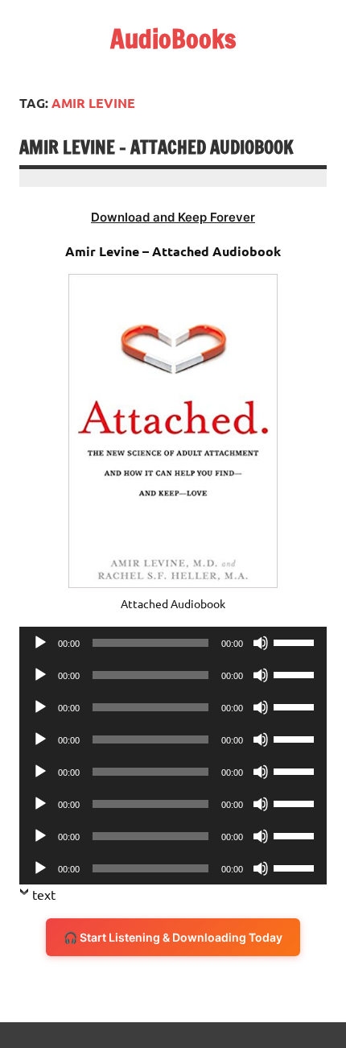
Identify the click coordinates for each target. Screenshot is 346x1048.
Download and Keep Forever (173, 217)
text (44, 894)
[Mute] (261, 643)
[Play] (40, 643)
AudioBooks (173, 38)
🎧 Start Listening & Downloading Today (173, 937)
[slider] (296, 641)
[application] (173, 643)
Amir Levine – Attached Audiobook (156, 147)
